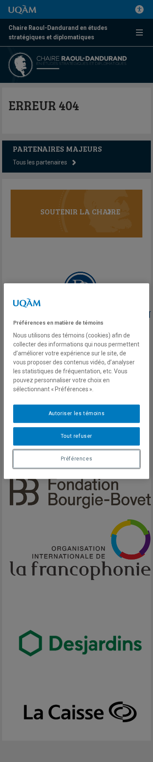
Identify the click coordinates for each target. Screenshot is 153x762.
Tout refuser (76, 436)
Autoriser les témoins (76, 413)
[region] (76, 381)
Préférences (77, 459)
